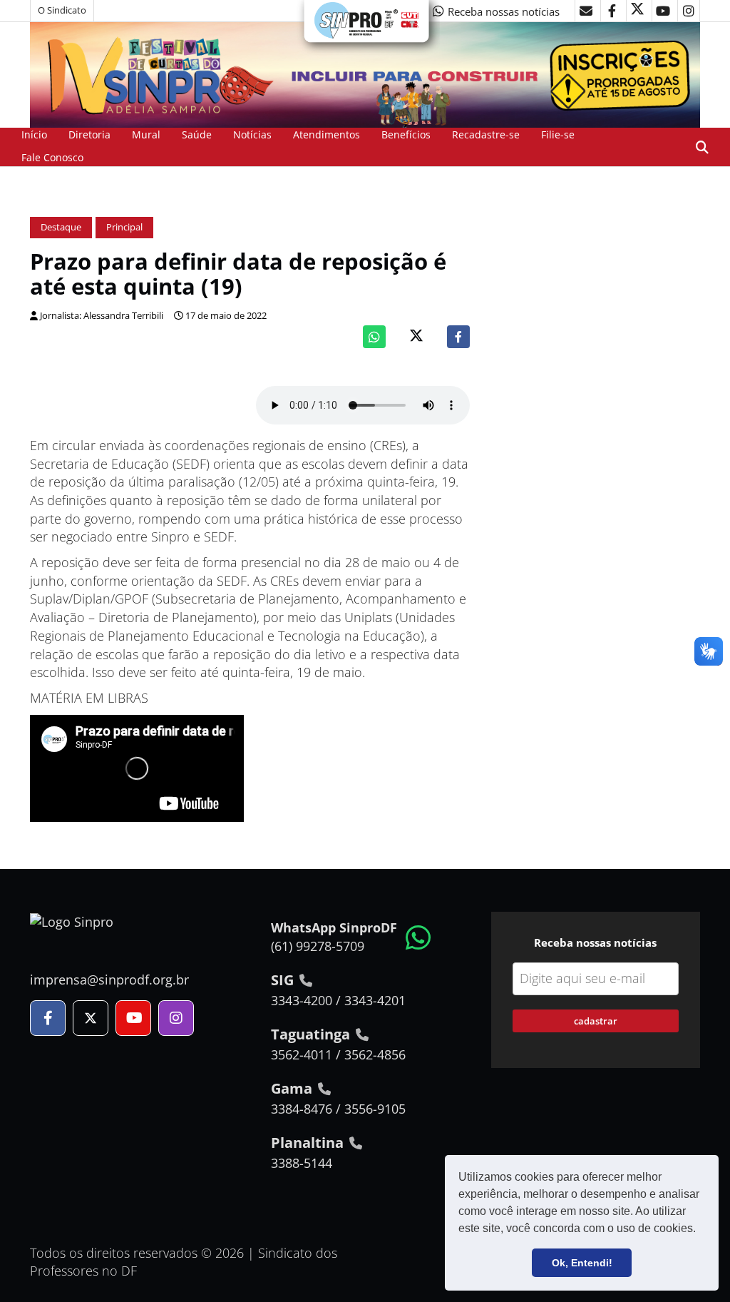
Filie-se (558, 134)
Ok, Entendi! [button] (582, 1262)
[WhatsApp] (374, 336)
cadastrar (595, 1020)
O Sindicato (62, 10)
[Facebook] (458, 336)
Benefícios (406, 134)
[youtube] (663, 10)
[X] (637, 10)
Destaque (61, 227)
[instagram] (688, 10)
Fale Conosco (52, 157)
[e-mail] (586, 10)
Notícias (252, 134)
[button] (701, 1230)
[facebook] (611, 10)
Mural (146, 134)
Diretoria (89, 134)
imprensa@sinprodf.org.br (109, 979)
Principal (124, 227)
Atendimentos (326, 134)
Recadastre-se (486, 134)
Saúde (197, 134)
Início (34, 134)
